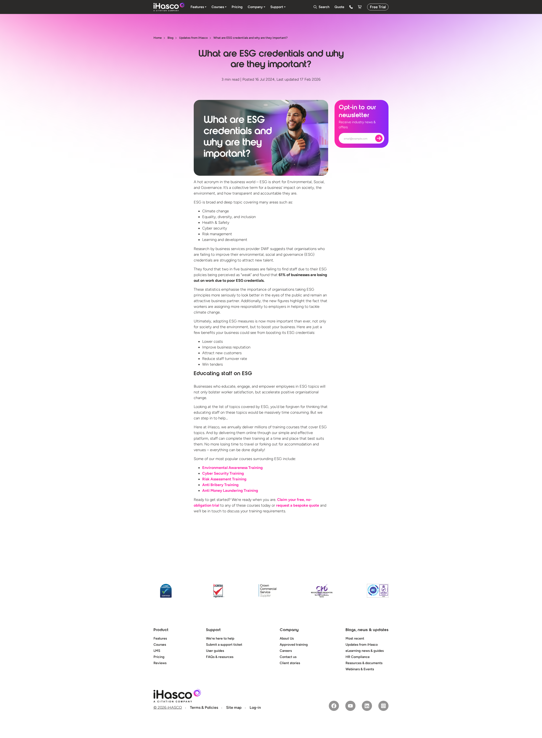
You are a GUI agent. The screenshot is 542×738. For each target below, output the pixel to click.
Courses (159, 645)
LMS (156, 651)
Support (213, 630)
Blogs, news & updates (367, 630)
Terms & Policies (204, 707)
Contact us (288, 657)
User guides (215, 651)
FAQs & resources (219, 657)
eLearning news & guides (365, 651)
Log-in (255, 707)
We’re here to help (220, 638)
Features (160, 638)
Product (160, 630)
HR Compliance (358, 657)
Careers (286, 651)
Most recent (355, 638)
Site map (234, 707)
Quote (339, 7)
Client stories (290, 663)
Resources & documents (364, 663)
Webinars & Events (360, 669)
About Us (287, 638)
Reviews (159, 663)
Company (289, 630)
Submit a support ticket (224, 645)
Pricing (159, 657)
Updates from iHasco (362, 645)
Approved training (294, 645)
